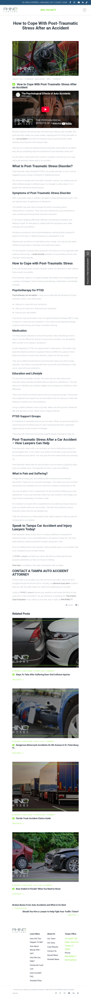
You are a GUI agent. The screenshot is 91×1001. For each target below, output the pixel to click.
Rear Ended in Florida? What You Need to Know (38, 889)
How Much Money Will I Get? (35, 950)
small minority (38, 254)
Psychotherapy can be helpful (24, 295)
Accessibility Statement (37, 989)
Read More (16, 679)
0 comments (56, 79)
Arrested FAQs (36, 980)
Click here (16, 565)
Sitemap (26, 989)
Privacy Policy (17, 989)
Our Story (51, 943)
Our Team (51, 938)
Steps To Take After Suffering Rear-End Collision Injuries (43, 674)
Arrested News (53, 959)
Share (70, 605)
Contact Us (51, 951)
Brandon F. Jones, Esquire (36, 79)
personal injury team (61, 583)
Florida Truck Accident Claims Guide (33, 818)
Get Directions (71, 960)
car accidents (21, 139)
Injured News (52, 955)
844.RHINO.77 (67, 599)
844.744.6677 (48, 10)
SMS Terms (49, 989)
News (48, 79)
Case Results (52, 947)
